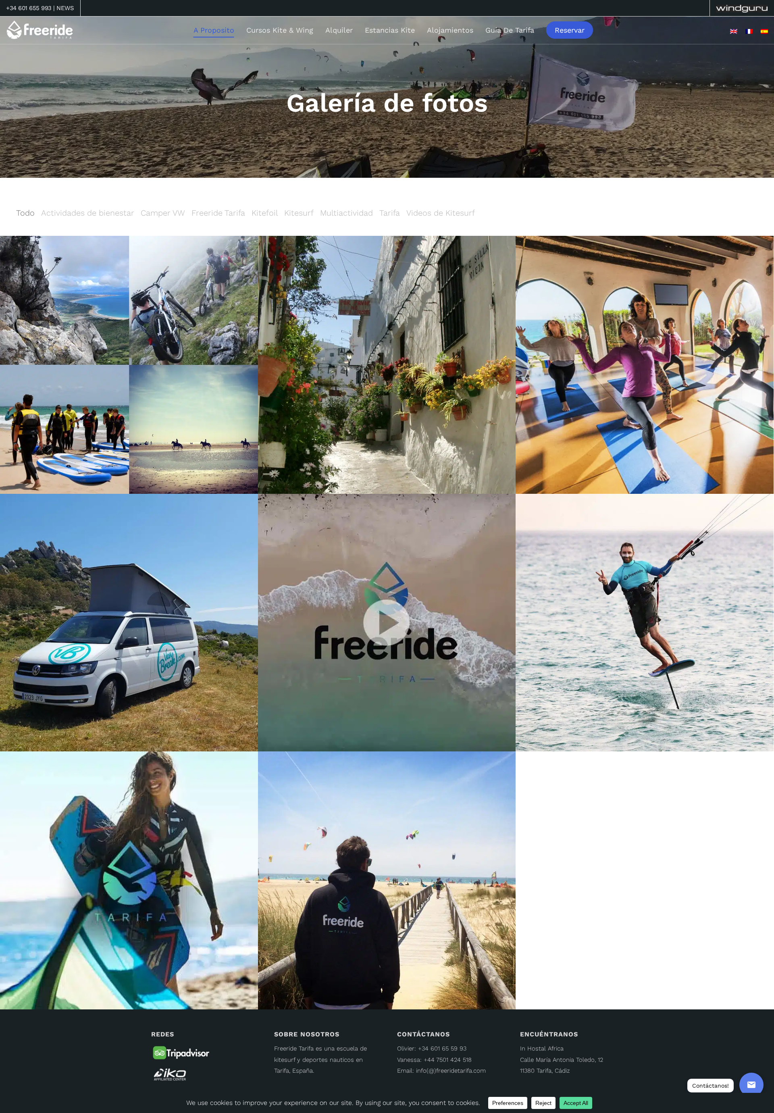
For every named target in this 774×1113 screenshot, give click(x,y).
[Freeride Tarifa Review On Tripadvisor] (181, 1054)
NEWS (65, 8)
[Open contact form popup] (751, 1085)
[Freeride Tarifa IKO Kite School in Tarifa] (179, 1074)
